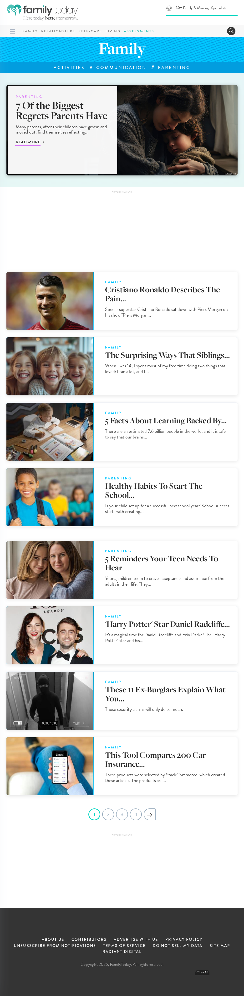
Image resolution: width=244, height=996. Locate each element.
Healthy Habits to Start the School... (154, 490)
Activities (69, 68)
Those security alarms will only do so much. (144, 709)
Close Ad (202, 972)
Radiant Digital (122, 951)
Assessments (139, 31)
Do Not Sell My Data (178, 945)
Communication (121, 68)
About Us (53, 939)
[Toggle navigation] (231, 31)
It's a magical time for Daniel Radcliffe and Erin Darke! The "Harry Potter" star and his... (165, 637)
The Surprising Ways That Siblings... (167, 355)
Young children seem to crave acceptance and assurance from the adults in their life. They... (164, 581)
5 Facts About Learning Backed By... (166, 420)
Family (30, 31)
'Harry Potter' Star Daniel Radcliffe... (167, 624)
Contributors (89, 939)
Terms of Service (124, 945)
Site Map (220, 945)
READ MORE (28, 142)
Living (113, 31)
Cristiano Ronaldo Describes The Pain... (162, 294)
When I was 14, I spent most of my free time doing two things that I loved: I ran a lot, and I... (166, 368)
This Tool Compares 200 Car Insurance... (155, 759)
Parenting (174, 68)
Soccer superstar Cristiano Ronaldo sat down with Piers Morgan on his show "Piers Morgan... (166, 312)
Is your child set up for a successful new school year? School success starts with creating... (167, 508)
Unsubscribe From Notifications (55, 945)
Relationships (58, 31)
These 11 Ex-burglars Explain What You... (165, 694)
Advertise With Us (136, 939)
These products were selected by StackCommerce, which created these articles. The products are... (165, 777)
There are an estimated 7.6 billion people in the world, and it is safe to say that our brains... (165, 434)
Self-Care (90, 31)
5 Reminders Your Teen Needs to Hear (161, 563)
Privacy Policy (183, 939)
